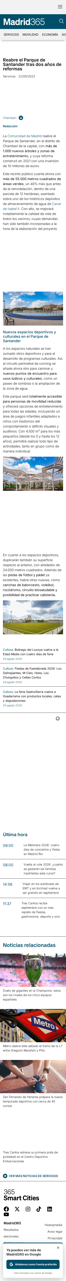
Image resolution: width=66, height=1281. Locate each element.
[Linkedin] (49, 1209)
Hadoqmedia (53, 1225)
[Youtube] (6, 1214)
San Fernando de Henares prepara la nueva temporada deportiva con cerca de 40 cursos (33, 1101)
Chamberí (9, 118)
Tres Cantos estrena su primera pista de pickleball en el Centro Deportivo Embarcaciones (30, 1156)
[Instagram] (28, 1209)
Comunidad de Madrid (25, 136)
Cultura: (8, 649)
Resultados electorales (11, 1233)
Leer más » (8, 1004)
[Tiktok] (38, 1209)
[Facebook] (6, 1209)
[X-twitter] (17, 1209)
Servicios (11, 34)
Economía (50, 34)
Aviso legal (54, 1231)
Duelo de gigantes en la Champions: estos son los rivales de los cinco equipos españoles (32, 995)
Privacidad (55, 1238)
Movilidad (30, 34)
